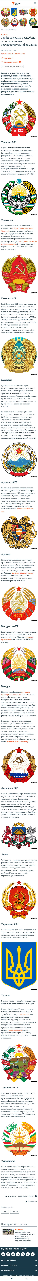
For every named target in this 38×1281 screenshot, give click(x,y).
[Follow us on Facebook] (13, 1254)
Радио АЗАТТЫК (7, 54)
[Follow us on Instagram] (8, 1254)
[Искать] (26, 1278)
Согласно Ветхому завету (22, 573)
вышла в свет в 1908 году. (17, 742)
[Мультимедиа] (11, 1278)
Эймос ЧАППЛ (19, 54)
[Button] (6, 59)
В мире (4, 35)
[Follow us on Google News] (28, 1254)
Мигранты (19, 1230)
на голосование (15, 1030)
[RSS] (33, 1254)
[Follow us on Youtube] (3, 1254)
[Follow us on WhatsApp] (23, 1254)
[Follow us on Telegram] (18, 1254)
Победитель (24, 1014)
